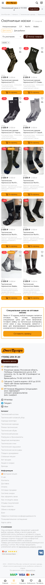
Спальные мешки (8, 456)
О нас (3, 477)
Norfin (27, 27)
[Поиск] (37, 3)
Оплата (4, 487)
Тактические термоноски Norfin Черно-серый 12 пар (31, 233)
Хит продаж (6, 460)
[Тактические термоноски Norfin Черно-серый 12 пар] (33, 212)
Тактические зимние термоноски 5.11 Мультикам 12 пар (9, 81)
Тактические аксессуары (11, 450)
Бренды (4, 466)
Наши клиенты (7, 506)
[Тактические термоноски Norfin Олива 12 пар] (11, 161)
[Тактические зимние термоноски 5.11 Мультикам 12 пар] (11, 60)
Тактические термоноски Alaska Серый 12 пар (9, 285)
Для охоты (6, 31)
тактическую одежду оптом (30, 547)
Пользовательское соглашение (14, 519)
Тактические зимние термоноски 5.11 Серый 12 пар (32, 131)
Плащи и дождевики (9, 453)
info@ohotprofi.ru (11, 367)
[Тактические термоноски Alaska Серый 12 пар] (11, 264)
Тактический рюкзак (9, 434)
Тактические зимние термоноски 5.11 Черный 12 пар (11, 131)
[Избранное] (20, 48)
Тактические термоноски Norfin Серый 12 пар (31, 182)
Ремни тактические (9, 427)
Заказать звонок (9, 361)
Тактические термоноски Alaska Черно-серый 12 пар (31, 285)
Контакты (5, 480)
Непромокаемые (9, 27)
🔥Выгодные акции (9, 474)
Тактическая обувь (9, 431)
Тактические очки (8, 444)
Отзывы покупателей (10, 503)
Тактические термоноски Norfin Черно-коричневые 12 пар (10, 233)
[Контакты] (41, 3)
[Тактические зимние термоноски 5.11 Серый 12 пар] (33, 110)
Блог (3, 513)
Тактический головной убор (13, 418)
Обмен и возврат (8, 509)
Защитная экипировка (10, 440)
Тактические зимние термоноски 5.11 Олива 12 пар (33, 81)
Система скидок (8, 493)
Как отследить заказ (9, 500)
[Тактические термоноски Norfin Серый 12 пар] (33, 161)
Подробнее (34, 9)
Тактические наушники (11, 447)
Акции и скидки (7, 463)
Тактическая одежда (27, 14)
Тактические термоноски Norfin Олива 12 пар (9, 182)
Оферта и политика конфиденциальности (18, 516)
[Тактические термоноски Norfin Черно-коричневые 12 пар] (11, 212)
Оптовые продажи (8, 490)
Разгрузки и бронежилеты (12, 437)
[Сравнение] (20, 51)
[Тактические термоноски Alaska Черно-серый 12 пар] (33, 264)
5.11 (21, 27)
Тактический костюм (9, 414)
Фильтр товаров (35, 37)
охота (4, 42)
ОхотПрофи (5, 14)
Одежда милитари (8, 421)
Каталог (15, 14)
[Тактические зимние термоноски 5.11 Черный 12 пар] (11, 110)
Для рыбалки (19, 31)
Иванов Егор (30, 570)
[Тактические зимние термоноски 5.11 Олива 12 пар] (33, 60)
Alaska (35, 27)
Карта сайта (6, 522)
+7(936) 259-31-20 (10, 357)
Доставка (5, 484)
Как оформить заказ (9, 497)
